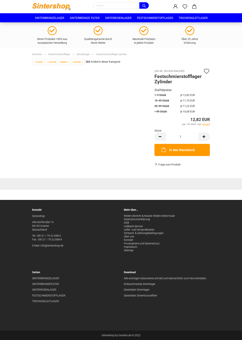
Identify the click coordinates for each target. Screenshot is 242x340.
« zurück (51, 61)
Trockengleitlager (193, 18)
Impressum (130, 246)
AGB (126, 222)
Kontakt (128, 239)
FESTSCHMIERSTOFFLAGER (48, 295)
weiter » (64, 61)
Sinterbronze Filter (84, 18)
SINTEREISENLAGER (44, 289)
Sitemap (128, 250)
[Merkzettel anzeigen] (185, 6)
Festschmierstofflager (155, 18)
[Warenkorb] (194, 6)
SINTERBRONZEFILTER (45, 283)
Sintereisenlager (118, 18)
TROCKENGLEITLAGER (45, 301)
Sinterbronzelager (49, 18)
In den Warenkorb (182, 150)
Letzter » (78, 61)
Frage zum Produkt (169, 164)
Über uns (129, 236)
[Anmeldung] (175, 6)
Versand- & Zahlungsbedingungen (144, 233)
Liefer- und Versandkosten (139, 229)
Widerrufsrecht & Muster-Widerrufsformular (149, 215)
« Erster (38, 61)
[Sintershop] (53, 6)
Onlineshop (108, 335)
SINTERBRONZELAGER (45, 278)
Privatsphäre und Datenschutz (142, 243)
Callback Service (133, 226)
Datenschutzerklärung (137, 219)
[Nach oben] (231, 334)
